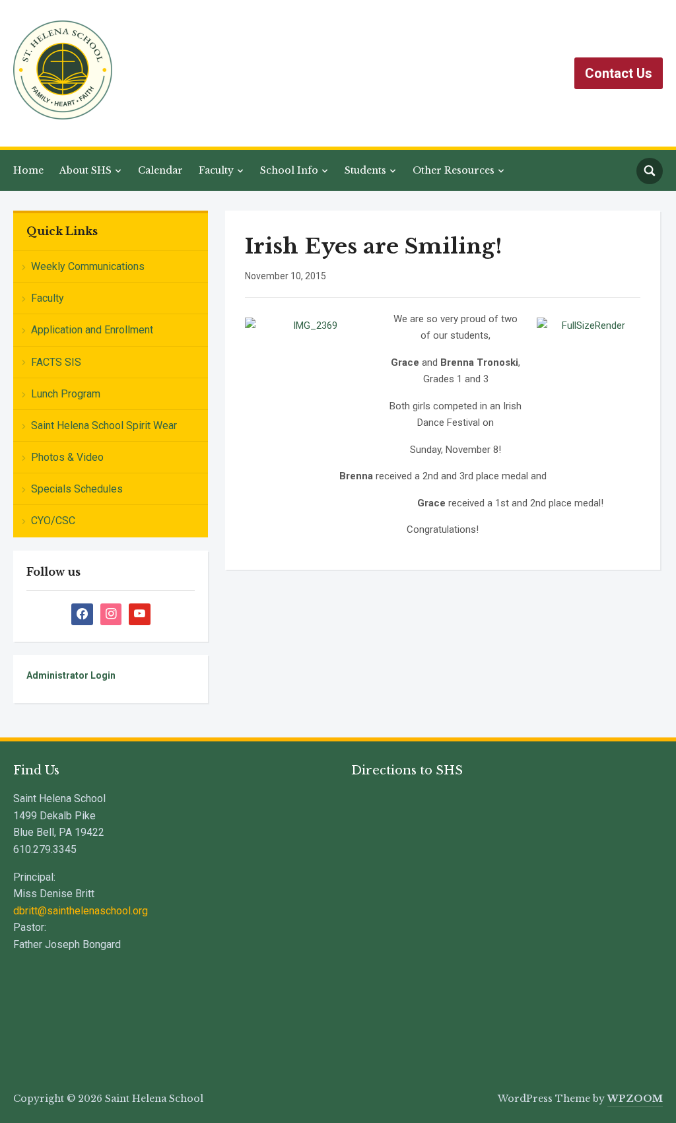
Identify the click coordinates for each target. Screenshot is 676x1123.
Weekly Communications (88, 266)
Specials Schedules (77, 489)
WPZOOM (635, 1099)
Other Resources (453, 170)
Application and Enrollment (92, 329)
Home (28, 170)
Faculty (216, 170)
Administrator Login (71, 675)
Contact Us (618, 73)
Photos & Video (67, 457)
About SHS (85, 170)
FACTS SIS (56, 362)
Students (365, 170)
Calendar (160, 170)
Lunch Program (65, 394)
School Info (289, 170)
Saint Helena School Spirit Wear (104, 425)
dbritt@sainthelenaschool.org (80, 910)
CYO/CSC (53, 520)
